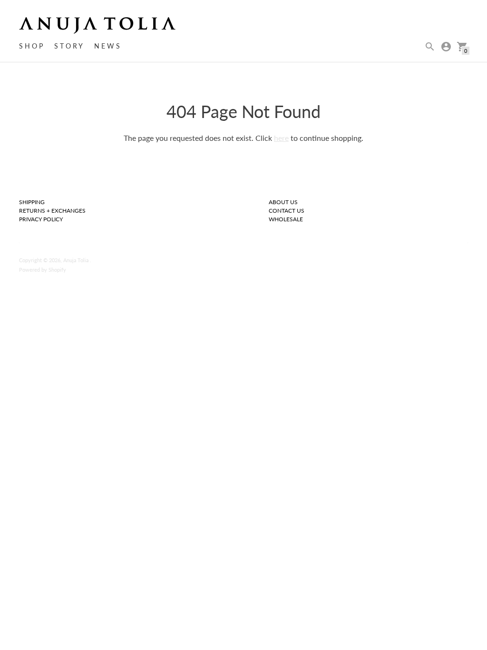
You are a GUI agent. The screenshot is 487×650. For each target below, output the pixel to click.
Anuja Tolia (76, 260)
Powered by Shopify (42, 269)
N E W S (107, 46)
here (281, 137)
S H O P (31, 46)
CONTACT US (286, 210)
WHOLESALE (286, 219)
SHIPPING (32, 202)
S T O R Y (68, 46)
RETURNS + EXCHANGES (52, 210)
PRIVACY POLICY (41, 219)
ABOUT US (283, 202)
